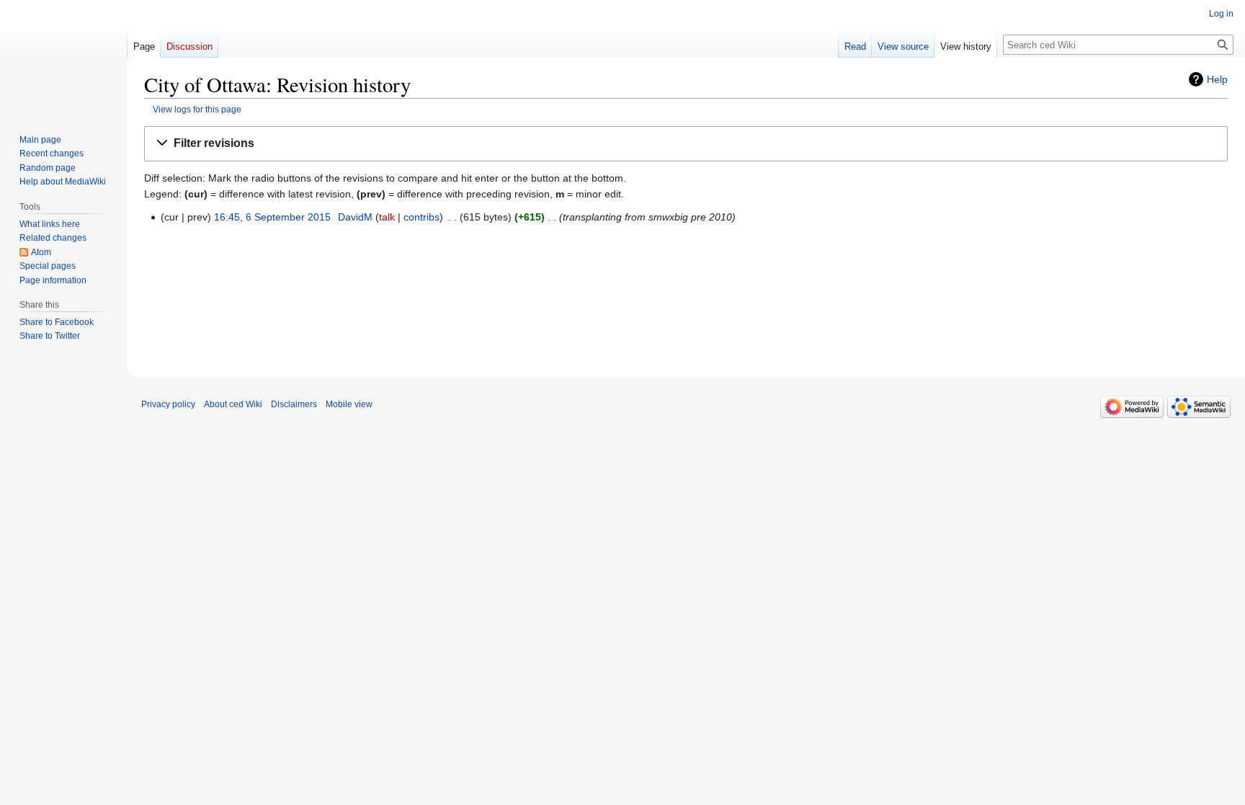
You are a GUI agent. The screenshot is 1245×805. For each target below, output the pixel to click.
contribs (421, 217)
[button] (685, 144)
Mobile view (349, 404)
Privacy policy (168, 404)
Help (1217, 79)
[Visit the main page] (63, 57)
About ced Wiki (233, 404)
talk (387, 217)
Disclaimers (294, 404)
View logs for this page (197, 109)
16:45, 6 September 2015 (272, 217)
